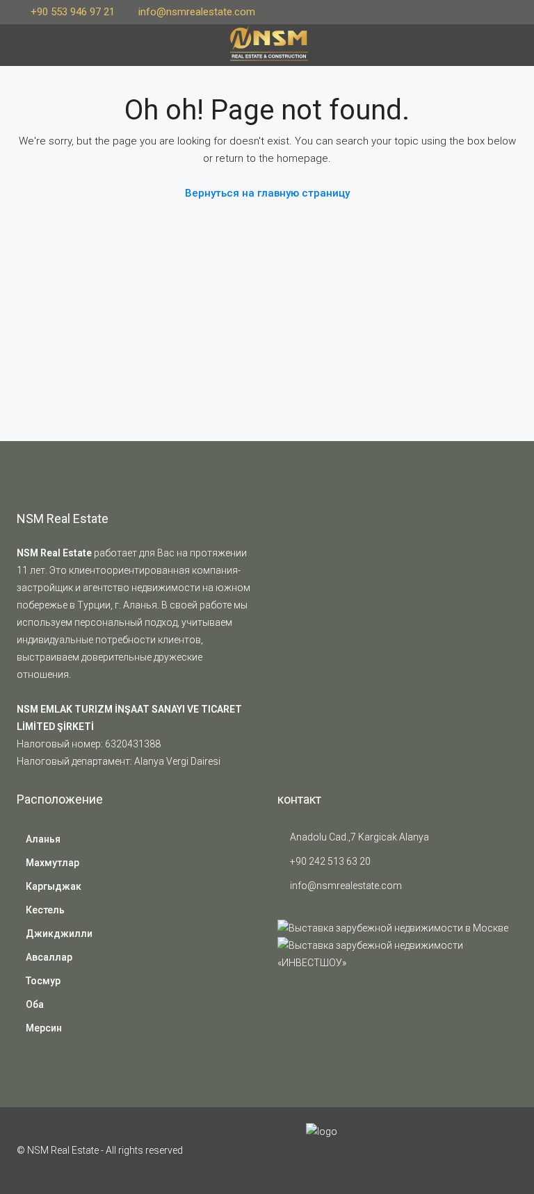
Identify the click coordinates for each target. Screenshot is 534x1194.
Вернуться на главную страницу (267, 193)
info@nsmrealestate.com (346, 885)
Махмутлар (52, 862)
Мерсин (44, 1028)
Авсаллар (49, 957)
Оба (35, 1004)
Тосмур (43, 980)
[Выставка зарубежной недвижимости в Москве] (392, 927)
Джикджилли (59, 933)
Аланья (43, 839)
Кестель (45, 909)
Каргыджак (53, 886)
